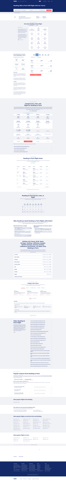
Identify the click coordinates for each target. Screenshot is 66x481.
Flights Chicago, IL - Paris (16, 420)
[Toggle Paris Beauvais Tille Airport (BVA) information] (51, 393)
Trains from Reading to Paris (37, 410)
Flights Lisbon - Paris (35, 425)
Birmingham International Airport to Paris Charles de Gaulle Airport (32, 375)
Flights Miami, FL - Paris (16, 425)
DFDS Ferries (39, 467)
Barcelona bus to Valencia (24, 468)
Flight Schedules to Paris (27, 444)
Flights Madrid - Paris (26, 437)
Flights (23, 1)
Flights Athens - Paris (45, 439)
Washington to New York (48, 468)
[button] (31, 10)
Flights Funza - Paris (35, 423)
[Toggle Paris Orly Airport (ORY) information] (51, 390)
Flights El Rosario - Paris (16, 423)
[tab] (33, 57)
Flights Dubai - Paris (25, 422)
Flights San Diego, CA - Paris (26, 425)
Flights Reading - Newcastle (36, 428)
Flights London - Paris (45, 437)
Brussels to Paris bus (24, 469)
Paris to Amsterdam (24, 467)
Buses (20, 1)
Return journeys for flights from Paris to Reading (20, 410)
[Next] (51, 54)
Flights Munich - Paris (26, 426)
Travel (46, 463)
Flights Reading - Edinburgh (46, 426)
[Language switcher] (40, 1)
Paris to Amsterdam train (17, 469)
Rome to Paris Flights (32, 468)
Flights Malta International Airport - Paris (28, 439)
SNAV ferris (38, 469)
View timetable (16, 69)
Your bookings (44, 1)
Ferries (25, 1)
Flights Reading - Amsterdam (36, 426)
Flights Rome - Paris (45, 420)
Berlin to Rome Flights (32, 467)
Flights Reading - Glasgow (26, 428)
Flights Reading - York (45, 428)
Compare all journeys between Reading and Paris (20, 411)
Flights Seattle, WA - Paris (16, 426)
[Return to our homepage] (15, 1)
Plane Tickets (31, 463)
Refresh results (32, 163)
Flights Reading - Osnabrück (17, 429)
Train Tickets (15, 463)
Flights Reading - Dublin (16, 402)
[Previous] (22, 204)
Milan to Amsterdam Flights (33, 469)
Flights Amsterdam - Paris (26, 423)
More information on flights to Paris (38, 411)
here (38, 189)
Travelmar (38, 468)
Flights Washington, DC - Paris (37, 422)
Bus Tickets (23, 463)
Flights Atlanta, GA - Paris (46, 425)
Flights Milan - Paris (16, 422)
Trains (18, 1)
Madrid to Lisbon (47, 467)
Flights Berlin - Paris (25, 420)
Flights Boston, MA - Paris (46, 422)
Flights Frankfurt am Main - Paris (47, 423)
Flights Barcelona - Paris (36, 420)
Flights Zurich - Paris (35, 439)
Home (14, 444)
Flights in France (21, 444)
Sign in (52, 1)
